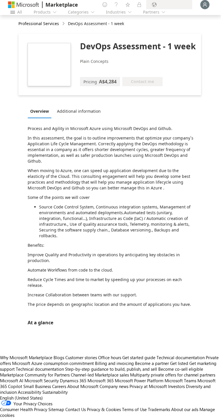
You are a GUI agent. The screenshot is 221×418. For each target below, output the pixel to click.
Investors (176, 386)
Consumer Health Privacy (23, 409)
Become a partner (152, 363)
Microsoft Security (41, 380)
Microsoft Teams (180, 380)
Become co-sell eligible (180, 369)
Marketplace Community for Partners (35, 375)
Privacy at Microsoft (148, 386)
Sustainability (55, 392)
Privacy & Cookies (104, 409)
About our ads (184, 409)
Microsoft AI (11, 380)
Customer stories (81, 357)
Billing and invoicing (114, 363)
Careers (59, 386)
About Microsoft (82, 386)
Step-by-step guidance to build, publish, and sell (111, 369)
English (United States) (21, 398)
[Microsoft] (23, 4)
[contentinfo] (64, 24)
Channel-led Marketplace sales (100, 375)
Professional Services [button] (38, 23)
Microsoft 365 (100, 380)
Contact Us (75, 409)
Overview (39, 111)
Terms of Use (134, 409)
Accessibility (29, 392)
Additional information (79, 111)
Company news (114, 386)
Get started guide (138, 357)
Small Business (37, 386)
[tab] (41, 111)
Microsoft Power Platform (139, 380)
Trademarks (159, 409)
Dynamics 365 (73, 380)
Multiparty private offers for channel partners (172, 375)
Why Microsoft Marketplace (26, 357)
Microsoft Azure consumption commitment (53, 363)
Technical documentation (181, 357)
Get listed (179, 363)
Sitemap (56, 409)
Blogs (59, 357)
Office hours (109, 357)
